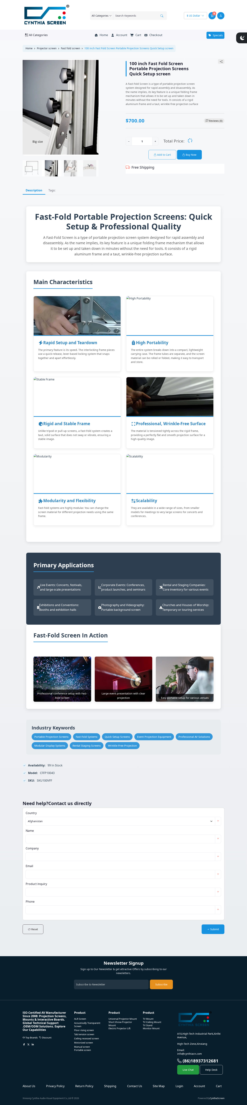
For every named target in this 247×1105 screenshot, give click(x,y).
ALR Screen (80, 1018)
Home (103, 35)
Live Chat (188, 1069)
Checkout (155, 35)
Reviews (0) (215, 120)
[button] (212, 15)
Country (31, 813)
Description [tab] (34, 190)
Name (30, 831)
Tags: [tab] (52, 190)
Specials (217, 35)
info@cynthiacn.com (189, 1053)
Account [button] (121, 35)
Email (29, 866)
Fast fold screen (70, 48)
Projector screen (47, 48)
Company (32, 848)
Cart (138, 35)
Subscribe (161, 984)
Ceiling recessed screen (86, 1038)
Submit (214, 929)
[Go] (161, 15)
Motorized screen (83, 1042)
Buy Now (190, 154)
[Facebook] (24, 1044)
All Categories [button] (38, 35)
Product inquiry (36, 884)
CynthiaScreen (217, 1098)
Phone (30, 902)
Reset (34, 929)
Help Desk (211, 1069)
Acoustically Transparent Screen (87, 1024)
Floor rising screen (84, 1030)
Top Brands (31, 1037)
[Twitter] (28, 1044)
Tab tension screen (84, 1034)
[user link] (220, 15)
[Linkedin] (32, 1044)
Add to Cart (163, 154)
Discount (46, 1037)
